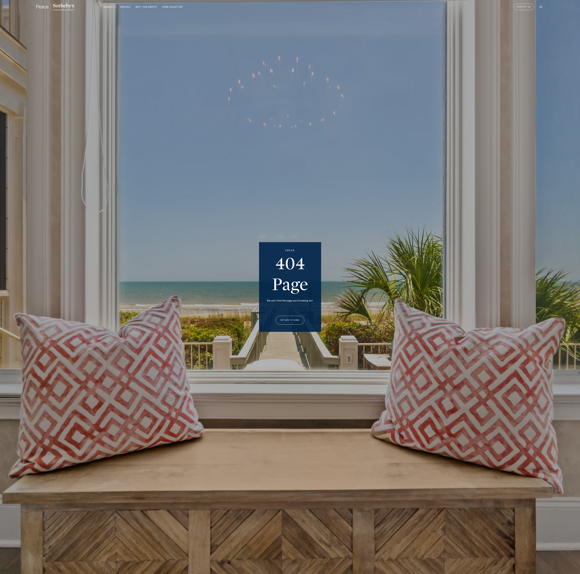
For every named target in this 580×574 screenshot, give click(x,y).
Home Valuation (172, 7)
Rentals (125, 7)
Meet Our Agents (146, 7)
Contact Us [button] (524, 7)
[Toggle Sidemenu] (541, 7)
